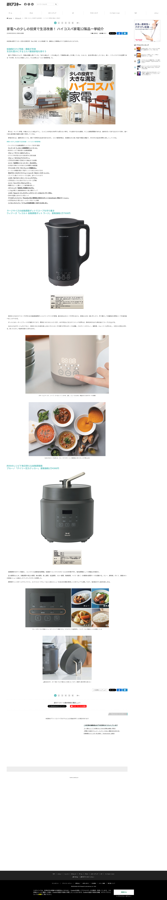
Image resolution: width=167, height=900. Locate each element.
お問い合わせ (85, 883)
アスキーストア (73, 13)
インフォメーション (94, 13)
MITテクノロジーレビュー (88, 877)
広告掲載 (94, 883)
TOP (115, 13)
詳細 (40, 894)
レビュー (135, 13)
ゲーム (80, 874)
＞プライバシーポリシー (124, 896)
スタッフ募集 (102, 883)
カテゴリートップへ (118, 714)
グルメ (10, 13)
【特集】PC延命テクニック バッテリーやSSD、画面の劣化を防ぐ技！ (102, 731)
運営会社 (77, 883)
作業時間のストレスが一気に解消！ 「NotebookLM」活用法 (99, 733)
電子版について (111, 883)
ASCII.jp (76, 877)
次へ (78, 23)
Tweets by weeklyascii (73, 777)
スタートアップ (31, 13)
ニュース (156, 13)
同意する (124, 892)
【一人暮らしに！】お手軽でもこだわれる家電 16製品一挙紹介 (100, 728)
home (10, 18)
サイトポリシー (55, 883)
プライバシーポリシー (67, 883)
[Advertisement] (128, 5)
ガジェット (18, 18)
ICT (52, 13)
